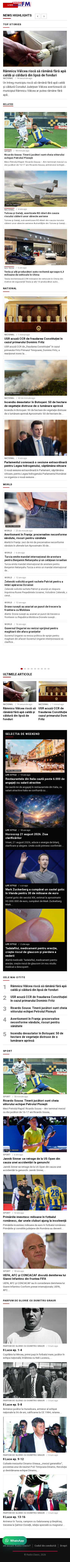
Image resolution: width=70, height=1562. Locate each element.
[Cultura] (35, 669)
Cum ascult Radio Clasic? (16, 1545)
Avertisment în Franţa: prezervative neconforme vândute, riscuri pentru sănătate (35, 1022)
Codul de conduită (45, 1545)
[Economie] (32, 669)
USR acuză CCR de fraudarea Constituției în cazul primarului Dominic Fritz (38, 998)
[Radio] (48, 669)
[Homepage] (22, 669)
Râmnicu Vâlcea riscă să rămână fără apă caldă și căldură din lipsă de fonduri (38, 988)
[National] (25, 669)
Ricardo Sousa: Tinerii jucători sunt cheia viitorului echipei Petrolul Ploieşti (38, 1009)
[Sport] (45, 669)
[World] (28, 669)
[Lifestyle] (38, 669)
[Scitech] (42, 669)
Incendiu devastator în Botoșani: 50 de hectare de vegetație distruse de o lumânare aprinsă (36, 1037)
